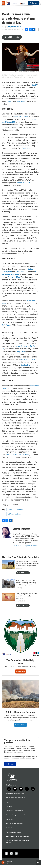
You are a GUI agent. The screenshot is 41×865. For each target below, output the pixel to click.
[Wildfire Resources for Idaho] (20, 694)
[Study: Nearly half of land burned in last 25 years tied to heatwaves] (8, 597)
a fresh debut (26, 148)
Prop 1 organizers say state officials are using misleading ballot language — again (26, 583)
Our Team (9, 806)
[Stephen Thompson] (6, 532)
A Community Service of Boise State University (17, 841)
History (8, 802)
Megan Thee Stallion (25, 183)
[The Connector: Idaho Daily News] (20, 637)
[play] (3, 862)
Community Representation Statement (18, 815)
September (25, 365)
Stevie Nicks (20, 272)
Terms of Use (10, 828)
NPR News (20, 510)
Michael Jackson (20, 346)
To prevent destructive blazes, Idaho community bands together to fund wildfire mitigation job (27, 563)
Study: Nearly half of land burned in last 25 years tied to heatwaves (27, 596)
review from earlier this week (17, 455)
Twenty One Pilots (21, 116)
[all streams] (38, 862)
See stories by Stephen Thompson (26, 546)
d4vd (33, 462)
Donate (34, 3)
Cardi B (34, 85)
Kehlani (9, 101)
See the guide (20, 724)
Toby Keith (20, 351)
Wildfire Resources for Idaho (20, 712)
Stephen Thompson (14, 27)
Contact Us (9, 819)
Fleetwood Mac (14, 277)
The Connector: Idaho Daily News (20, 661)
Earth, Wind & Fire (28, 359)
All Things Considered (14, 514)
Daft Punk (6, 325)
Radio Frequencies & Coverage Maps (17, 836)
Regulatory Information (13, 832)
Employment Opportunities (14, 823)
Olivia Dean (20, 101)
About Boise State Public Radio (15, 797)
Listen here (20, 671)
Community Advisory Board (14, 810)
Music (10, 510)
